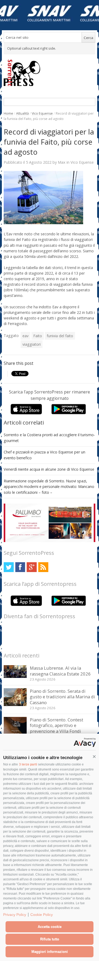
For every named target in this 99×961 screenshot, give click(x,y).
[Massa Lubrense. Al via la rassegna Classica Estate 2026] (15, 676)
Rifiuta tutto (49, 939)
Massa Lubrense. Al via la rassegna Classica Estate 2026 (60, 671)
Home (8, 113)
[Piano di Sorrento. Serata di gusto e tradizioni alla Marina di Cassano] (15, 704)
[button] (94, 756)
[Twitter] (8, 567)
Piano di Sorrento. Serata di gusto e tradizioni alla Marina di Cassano (62, 696)
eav (25, 335)
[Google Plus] (31, 567)
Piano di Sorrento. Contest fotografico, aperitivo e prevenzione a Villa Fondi (56, 725)
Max (61, 162)
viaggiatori (31, 344)
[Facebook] (20, 567)
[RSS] (43, 567)
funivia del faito (60, 335)
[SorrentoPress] (49, 72)
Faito (37, 335)
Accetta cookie (50, 927)
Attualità (22, 113)
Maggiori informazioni (49, 952)
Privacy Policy (14, 914)
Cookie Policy (41, 914)
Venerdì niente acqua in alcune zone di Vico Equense (49, 469)
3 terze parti (28, 764)
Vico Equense (42, 113)
